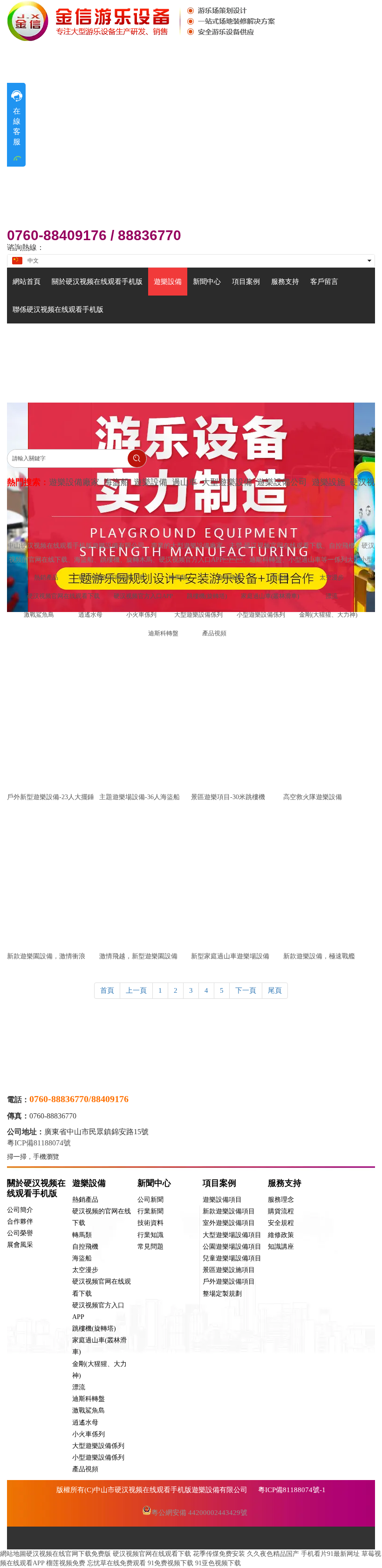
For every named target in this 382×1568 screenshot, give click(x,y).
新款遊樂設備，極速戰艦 (319, 956)
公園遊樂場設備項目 (232, 1246)
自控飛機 (85, 1246)
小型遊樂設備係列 (98, 1457)
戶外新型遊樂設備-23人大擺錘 (50, 797)
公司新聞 (150, 1199)
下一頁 (245, 990)
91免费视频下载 (170, 1563)
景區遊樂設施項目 (229, 1269)
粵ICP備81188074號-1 (292, 1490)
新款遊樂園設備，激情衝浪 (46, 956)
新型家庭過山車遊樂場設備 (230, 956)
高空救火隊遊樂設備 (312, 797)
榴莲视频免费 (65, 1563)
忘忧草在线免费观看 (116, 1563)
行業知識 (150, 1235)
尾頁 (275, 990)
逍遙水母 (85, 1422)
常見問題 (150, 1246)
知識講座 (281, 1246)
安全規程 (281, 1222)
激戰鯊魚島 (88, 1410)
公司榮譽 (20, 1233)
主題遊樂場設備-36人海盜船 (139, 797)
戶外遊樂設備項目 (229, 1281)
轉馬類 (82, 1235)
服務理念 (281, 1199)
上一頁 (136, 990)
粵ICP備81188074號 (40, 1143)
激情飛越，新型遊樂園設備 (138, 956)
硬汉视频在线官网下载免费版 (68, 1553)
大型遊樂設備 (227, 482)
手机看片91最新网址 (330, 1553)
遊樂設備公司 (282, 482)
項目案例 (219, 1183)
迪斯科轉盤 (88, 1398)
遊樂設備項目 (222, 1199)
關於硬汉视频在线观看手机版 (36, 1188)
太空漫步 (85, 1269)
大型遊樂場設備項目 (232, 1235)
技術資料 (150, 1222)
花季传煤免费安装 (219, 1553)
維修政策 (281, 1235)
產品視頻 (85, 1469)
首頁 (107, 990)
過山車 (184, 482)
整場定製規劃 (222, 1293)
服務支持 (284, 1183)
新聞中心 (154, 1183)
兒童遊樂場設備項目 (232, 1258)
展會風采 (20, 1244)
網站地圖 (13, 1553)
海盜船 (82, 1258)
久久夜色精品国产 (273, 1553)
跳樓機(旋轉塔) (94, 1328)
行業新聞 (150, 1211)
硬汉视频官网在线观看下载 (152, 1553)
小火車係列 (88, 1434)
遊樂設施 (328, 482)
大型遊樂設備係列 (98, 1445)
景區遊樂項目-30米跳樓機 (228, 797)
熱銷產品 (85, 1199)
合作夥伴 (20, 1221)
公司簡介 (20, 1209)
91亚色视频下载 (218, 1563)
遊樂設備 (150, 482)
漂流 (78, 1387)
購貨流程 (281, 1211)
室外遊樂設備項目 (229, 1222)
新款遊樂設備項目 (229, 1211)
